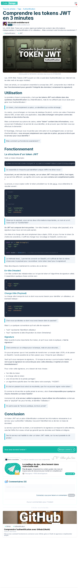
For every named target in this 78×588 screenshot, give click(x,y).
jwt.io (55, 184)
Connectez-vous (42, 495)
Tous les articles (9, 9)
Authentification (29, 9)
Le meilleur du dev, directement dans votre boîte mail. (40, 465)
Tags (19, 9)
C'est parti (69, 473)
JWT (21, 33)
